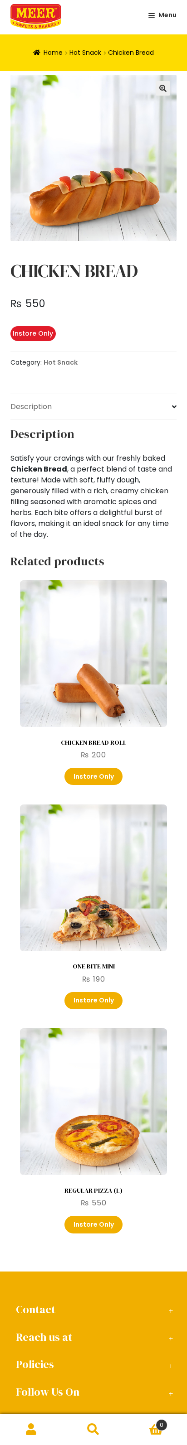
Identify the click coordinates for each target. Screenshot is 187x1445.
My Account (31, 1429)
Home (53, 52)
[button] (163, 88)
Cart (144, 1421)
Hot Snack (85, 52)
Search (93, 1429)
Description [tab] (31, 406)
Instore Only (94, 776)
